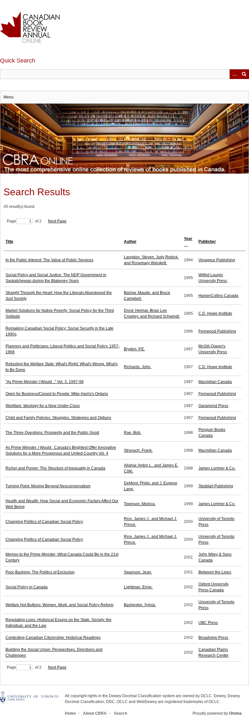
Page (11, 221)
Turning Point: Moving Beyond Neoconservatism (48, 486)
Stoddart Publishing (215, 486)
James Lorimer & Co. (216, 468)
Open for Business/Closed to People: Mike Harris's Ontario (57, 393)
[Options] (234, 74)
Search (120, 713)
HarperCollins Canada (218, 295)
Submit (244, 74)
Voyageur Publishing (216, 260)
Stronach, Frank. (138, 450)
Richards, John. (137, 367)
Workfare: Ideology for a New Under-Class (43, 405)
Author (130, 241)
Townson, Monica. (140, 504)
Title (9, 241)
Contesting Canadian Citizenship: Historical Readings (53, 637)
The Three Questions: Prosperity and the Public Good (52, 432)
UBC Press (208, 622)
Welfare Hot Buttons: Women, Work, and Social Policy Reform (59, 605)
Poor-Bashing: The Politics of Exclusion (40, 572)
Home (70, 713)
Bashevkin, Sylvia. (140, 605)
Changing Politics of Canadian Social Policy (44, 521)
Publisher (207, 241)
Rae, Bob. (132, 432)
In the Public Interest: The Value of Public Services (49, 260)
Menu (9, 97)
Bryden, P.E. (134, 349)
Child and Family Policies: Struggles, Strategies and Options (58, 417)
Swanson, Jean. (138, 572)
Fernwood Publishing (217, 331)
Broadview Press (213, 637)
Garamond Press (213, 405)
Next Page (57, 221)
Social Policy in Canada (27, 587)
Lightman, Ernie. (138, 587)
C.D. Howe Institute (215, 313)
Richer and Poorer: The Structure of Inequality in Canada (55, 468)
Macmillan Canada (215, 382)
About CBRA (95, 713)
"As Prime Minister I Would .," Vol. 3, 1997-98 (45, 382)
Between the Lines (214, 572)
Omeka (235, 713)
